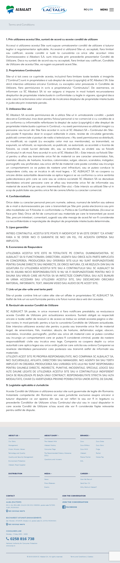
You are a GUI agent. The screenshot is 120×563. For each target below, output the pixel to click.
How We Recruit (86, 479)
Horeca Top (100, 457)
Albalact (83, 453)
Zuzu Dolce (100, 441)
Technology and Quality (16, 453)
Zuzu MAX (84, 449)
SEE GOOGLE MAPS (16, 511)
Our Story (12, 441)
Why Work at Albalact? (88, 487)
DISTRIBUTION (15, 473)
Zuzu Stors (100, 445)
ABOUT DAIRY (51, 435)
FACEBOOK (71, 507)
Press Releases (49, 483)
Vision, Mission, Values (16, 449)
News (46, 479)
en (91, 9)
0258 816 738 (21, 538)
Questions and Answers (53, 459)
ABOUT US (13, 435)
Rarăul (98, 453)
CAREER (84, 473)
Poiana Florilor (85, 457)
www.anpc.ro (10, 546)
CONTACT (10, 496)
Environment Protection (16, 461)
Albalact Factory (50, 445)
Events (46, 487)
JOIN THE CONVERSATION (74, 496)
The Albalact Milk (50, 441)
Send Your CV (85, 483)
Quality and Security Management (20, 457)
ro (86, 9)
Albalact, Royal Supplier (16, 465)
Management (13, 445)
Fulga (98, 449)
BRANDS (84, 435)
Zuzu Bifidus (85, 445)
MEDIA (47, 473)
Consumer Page (50, 449)
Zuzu (82, 441)
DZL (81, 461)
